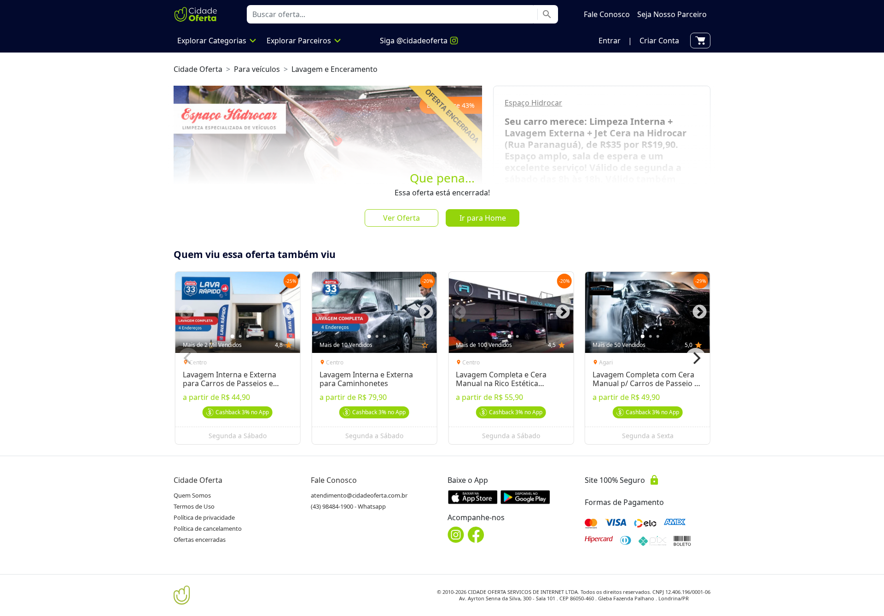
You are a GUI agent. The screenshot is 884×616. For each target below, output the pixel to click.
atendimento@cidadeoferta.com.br (359, 495)
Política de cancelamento (208, 528)
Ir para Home (482, 218)
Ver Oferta (401, 218)
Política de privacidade (204, 517)
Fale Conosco (334, 480)
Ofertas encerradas (200, 539)
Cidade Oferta (198, 69)
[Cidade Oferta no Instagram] (456, 535)
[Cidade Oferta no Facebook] (476, 535)
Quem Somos (192, 495)
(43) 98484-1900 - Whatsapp (348, 506)
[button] (610, 40)
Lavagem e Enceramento (334, 69)
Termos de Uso (194, 506)
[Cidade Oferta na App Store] (473, 497)
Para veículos (257, 69)
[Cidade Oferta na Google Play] (525, 497)
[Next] (696, 358)
